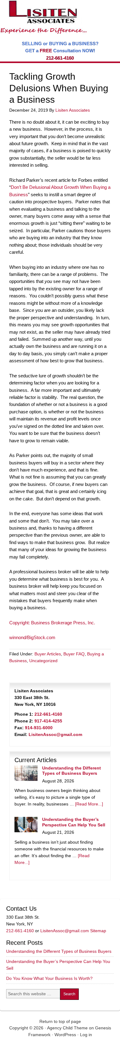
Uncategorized (43, 660)
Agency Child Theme (67, 1027)
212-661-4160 (60, 58)
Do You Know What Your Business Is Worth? (49, 978)
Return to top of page (60, 1021)
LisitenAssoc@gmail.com (55, 734)
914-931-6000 (39, 727)
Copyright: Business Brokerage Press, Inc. (52, 622)
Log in (86, 1034)
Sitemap (98, 930)
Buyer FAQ (74, 653)
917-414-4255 (48, 720)
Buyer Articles (47, 653)
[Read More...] (89, 803)
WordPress (65, 1034)
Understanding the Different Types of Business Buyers (71, 771)
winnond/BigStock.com (32, 637)
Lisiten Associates (72, 110)
